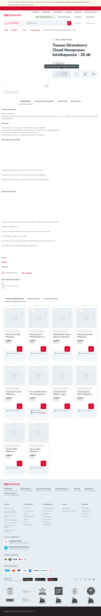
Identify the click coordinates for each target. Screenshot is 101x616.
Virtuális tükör (46, 522)
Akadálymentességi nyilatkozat (9, 531)
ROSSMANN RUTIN (90, 12)
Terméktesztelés (47, 525)
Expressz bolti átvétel (78, 2)
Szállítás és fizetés (9, 508)
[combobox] (45, 23)
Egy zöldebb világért (28, 516)
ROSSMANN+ (46, 12)
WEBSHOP (35, 12)
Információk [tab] (62, 101)
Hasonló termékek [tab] (50, 298)
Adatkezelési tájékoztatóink (11, 520)
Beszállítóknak (85, 513)
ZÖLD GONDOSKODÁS (43, 17)
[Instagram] (85, 579)
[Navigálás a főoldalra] (12, 15)
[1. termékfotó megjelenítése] (6, 86)
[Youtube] (89, 579)
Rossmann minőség (28, 511)
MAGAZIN (68, 12)
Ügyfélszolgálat (86, 511)
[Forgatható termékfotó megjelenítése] (47, 86)
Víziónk (25, 513)
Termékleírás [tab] (25, 101)
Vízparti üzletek (47, 519)
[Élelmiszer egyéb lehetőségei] (19, 30)
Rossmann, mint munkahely (69, 511)
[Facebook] (81, 579)
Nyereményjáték (27, 525)
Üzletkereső (85, 516)
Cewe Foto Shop (47, 511)
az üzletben (42, 412)
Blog (24, 522)
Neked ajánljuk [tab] (33, 298)
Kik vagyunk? (26, 508)
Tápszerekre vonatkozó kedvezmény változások (10, 511)
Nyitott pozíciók (66, 508)
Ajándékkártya (46, 513)
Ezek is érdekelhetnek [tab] (15, 298)
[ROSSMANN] (12, 484)
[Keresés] (69, 23)
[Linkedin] (94, 579)
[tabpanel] (50, 198)
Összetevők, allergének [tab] (44, 101)
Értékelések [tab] (76, 101)
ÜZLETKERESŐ (58, 12)
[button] (65, 17)
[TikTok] (76, 579)
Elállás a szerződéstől (10, 523)
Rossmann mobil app (48, 508)
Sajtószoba (26, 519)
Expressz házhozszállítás (62, 2)
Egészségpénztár (47, 516)
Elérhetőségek (85, 508)
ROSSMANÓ (78, 12)
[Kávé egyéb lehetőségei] (27, 30)
